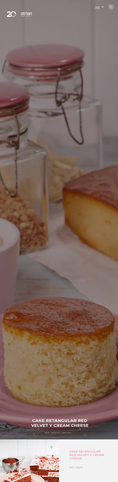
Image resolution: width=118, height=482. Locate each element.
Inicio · (48, 433)
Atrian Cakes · (67, 433)
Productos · (56, 433)
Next (55, 469)
